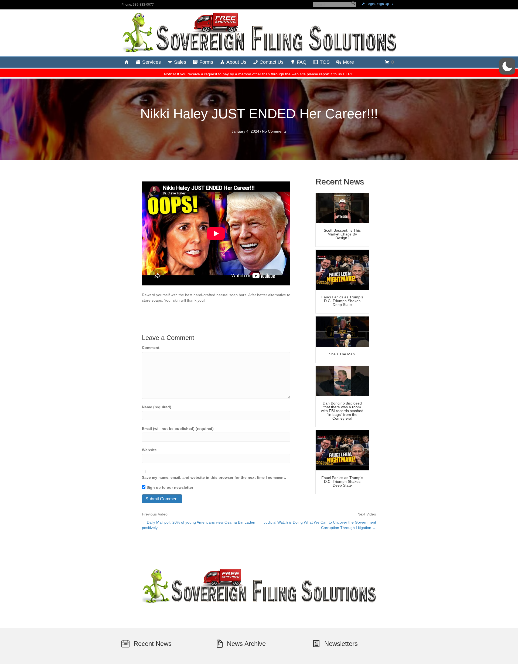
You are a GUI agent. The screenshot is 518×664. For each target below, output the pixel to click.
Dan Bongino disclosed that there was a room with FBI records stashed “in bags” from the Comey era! (342, 410)
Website (149, 450)
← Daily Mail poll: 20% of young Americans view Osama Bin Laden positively (198, 525)
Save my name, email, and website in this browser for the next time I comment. (214, 477)
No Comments (274, 131)
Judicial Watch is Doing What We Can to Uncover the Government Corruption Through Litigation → (320, 525)
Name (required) (156, 407)
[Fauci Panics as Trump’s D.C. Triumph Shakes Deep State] (342, 269)
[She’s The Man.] (342, 331)
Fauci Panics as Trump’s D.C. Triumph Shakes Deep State (342, 301)
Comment (150, 347)
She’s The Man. (342, 354)
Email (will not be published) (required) (178, 428)
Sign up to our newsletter (169, 487)
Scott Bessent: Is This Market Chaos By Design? (342, 234)
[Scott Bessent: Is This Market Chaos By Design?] (342, 207)
